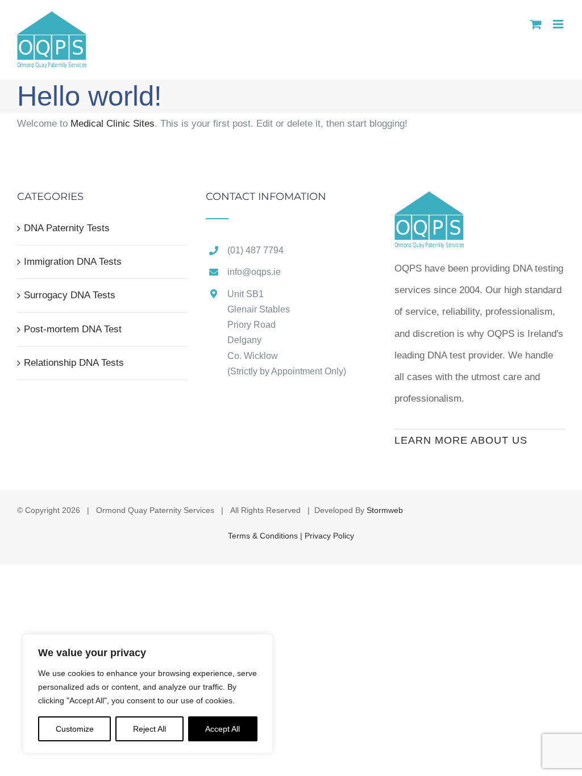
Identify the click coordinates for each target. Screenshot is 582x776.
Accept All (222, 728)
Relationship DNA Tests (74, 362)
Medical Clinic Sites (112, 123)
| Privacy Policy (327, 535)
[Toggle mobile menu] (559, 24)
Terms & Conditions (264, 535)
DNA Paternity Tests (67, 228)
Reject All (149, 728)
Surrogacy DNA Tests (69, 295)
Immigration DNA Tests (73, 261)
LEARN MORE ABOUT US (460, 440)
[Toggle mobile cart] (536, 24)
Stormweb (385, 510)
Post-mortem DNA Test (73, 329)
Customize (75, 728)
